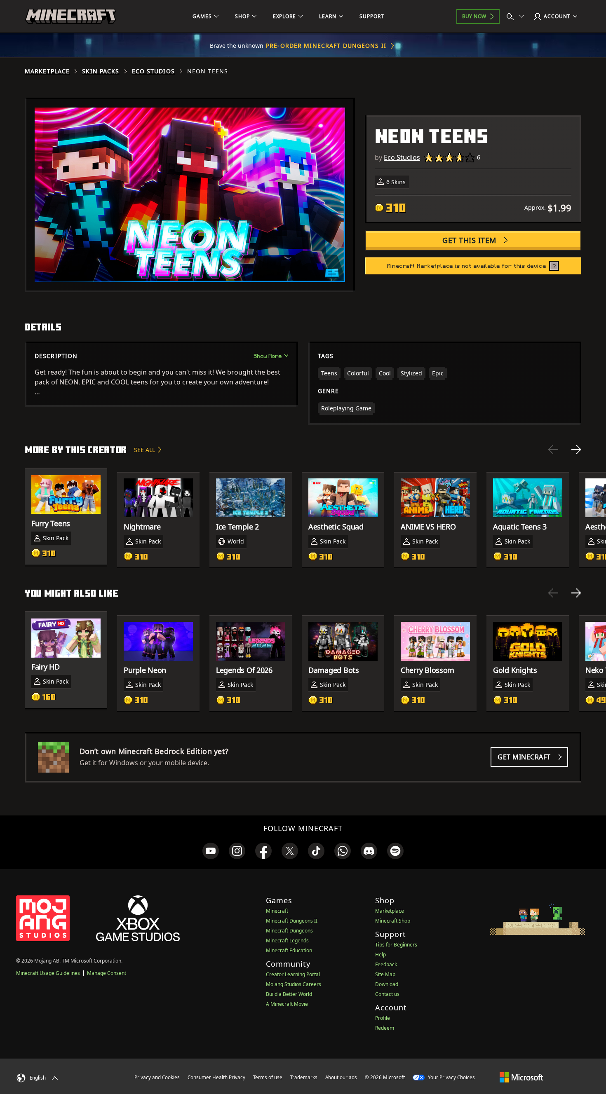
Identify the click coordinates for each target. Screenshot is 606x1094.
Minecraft (277, 910)
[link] (210, 851)
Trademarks (303, 1077)
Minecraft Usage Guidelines (48, 973)
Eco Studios (153, 71)
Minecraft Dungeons (289, 930)
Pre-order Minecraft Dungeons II (326, 45)
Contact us (387, 994)
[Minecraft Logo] (70, 16)
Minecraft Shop (392, 920)
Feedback (386, 964)
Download (386, 984)
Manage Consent (106, 973)
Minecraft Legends (287, 940)
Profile (382, 1017)
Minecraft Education (289, 950)
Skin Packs (100, 71)
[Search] (517, 16)
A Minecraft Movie (287, 1003)
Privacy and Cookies (157, 1077)
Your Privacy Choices (451, 1077)
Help (380, 954)
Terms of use (267, 1077)
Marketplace (47, 71)
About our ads (341, 1077)
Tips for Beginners (396, 944)
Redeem (384, 1027)
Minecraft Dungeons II (291, 920)
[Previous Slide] (553, 449)
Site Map (385, 974)
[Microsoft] (521, 1077)
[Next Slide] (576, 449)
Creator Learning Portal (293, 974)
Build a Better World (289, 994)
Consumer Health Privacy (216, 1077)
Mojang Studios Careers (293, 984)
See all (144, 450)
